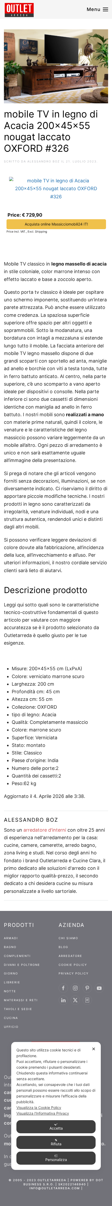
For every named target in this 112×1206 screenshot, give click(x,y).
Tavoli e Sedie (18, 1009)
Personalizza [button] (56, 1159)
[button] (97, 9)
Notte (10, 991)
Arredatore (70, 956)
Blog (63, 947)
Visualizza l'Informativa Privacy (42, 1113)
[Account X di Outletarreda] (75, 1000)
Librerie (12, 982)
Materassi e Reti (21, 1000)
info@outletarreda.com (54, 1188)
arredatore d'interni (44, 830)
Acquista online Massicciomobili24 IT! (56, 224)
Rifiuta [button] (56, 1144)
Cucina (11, 1018)
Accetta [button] (56, 1128)
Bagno (10, 947)
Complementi (17, 956)
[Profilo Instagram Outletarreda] (75, 988)
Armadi (11, 938)
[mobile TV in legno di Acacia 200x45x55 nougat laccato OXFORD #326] (56, 187)
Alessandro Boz (43, 161)
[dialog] (56, 1106)
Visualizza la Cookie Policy (38, 1107)
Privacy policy (74, 973)
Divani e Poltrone (22, 965)
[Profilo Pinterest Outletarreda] (87, 988)
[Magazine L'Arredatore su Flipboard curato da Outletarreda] (87, 1000)
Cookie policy (73, 965)
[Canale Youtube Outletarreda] (99, 988)
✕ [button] (94, 1049)
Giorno (11, 973)
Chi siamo (68, 938)
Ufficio (11, 1027)
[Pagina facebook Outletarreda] (63, 988)
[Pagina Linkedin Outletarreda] (63, 1000)
